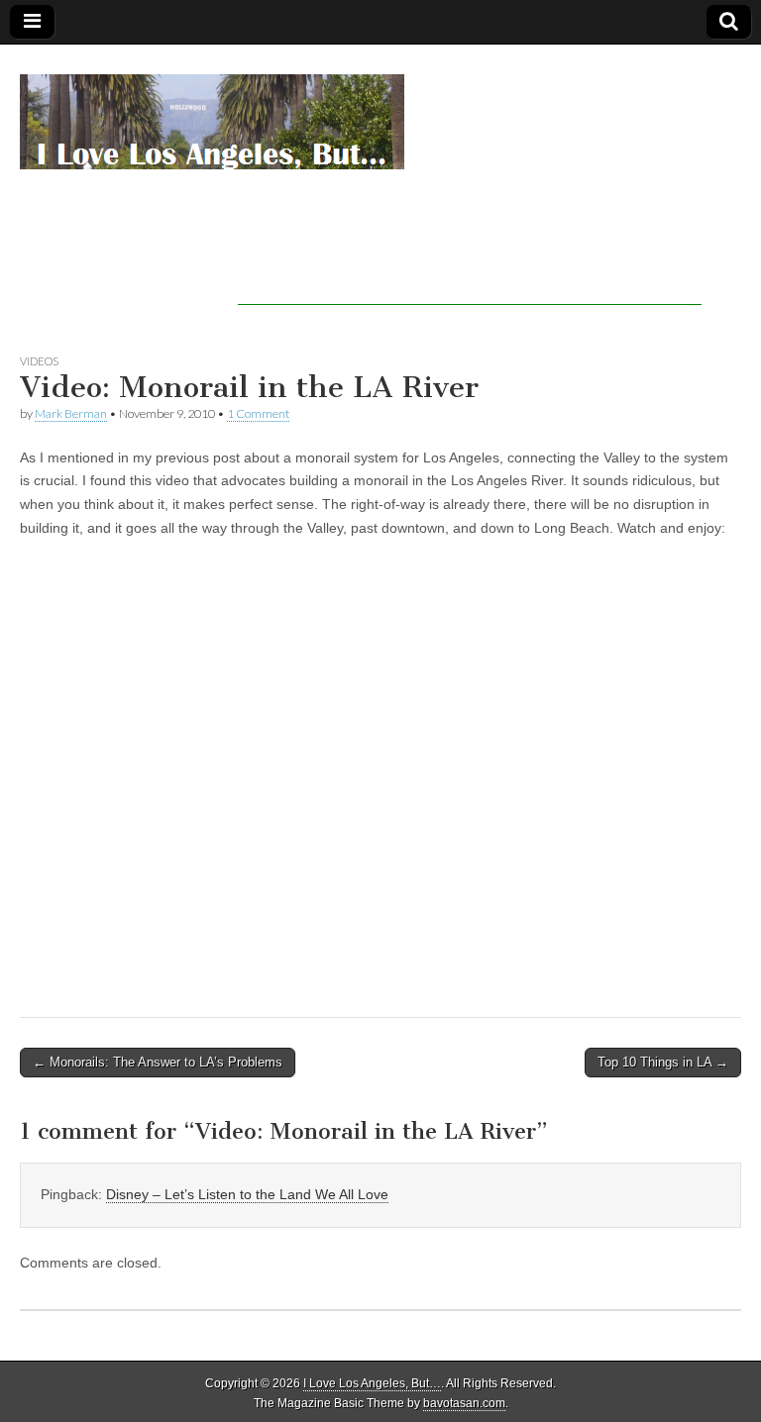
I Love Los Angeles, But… (372, 1383)
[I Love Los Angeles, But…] (212, 111)
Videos (39, 361)
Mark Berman (71, 413)
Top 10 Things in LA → (663, 1062)
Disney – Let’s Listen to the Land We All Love (247, 1194)
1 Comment (258, 413)
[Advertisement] (470, 275)
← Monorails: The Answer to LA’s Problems (157, 1062)
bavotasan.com (464, 1403)
